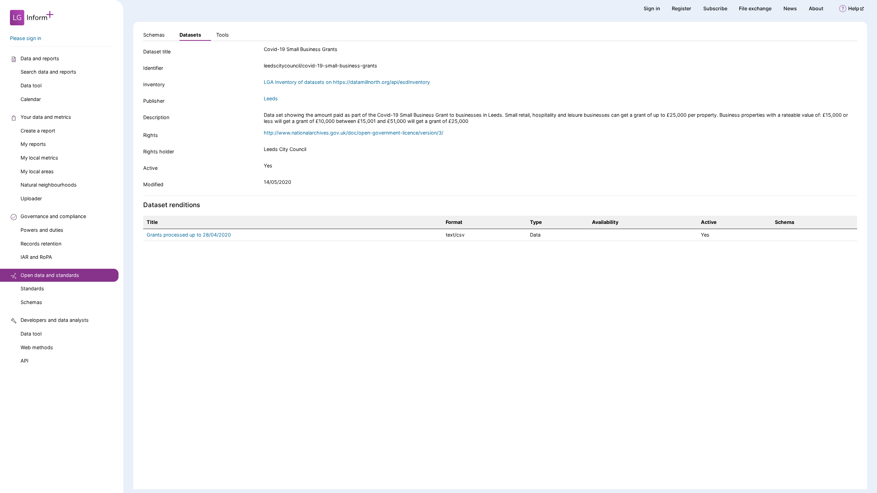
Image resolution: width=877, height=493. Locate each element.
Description (156, 117)
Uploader (31, 198)
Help (856, 8)
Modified (153, 184)
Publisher (153, 101)
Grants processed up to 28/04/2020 (189, 235)
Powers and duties (42, 230)
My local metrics (39, 158)
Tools (222, 35)
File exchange (755, 8)
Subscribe (715, 8)
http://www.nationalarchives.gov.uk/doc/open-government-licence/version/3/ (353, 133)
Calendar (31, 99)
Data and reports (40, 58)
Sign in (652, 8)
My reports (33, 144)
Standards (32, 288)
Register (681, 8)
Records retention (41, 243)
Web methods (37, 347)
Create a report (38, 131)
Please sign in (25, 38)
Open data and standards (50, 275)
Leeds (271, 98)
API (24, 361)
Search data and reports (48, 72)
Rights (150, 135)
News (790, 8)
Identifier (153, 68)
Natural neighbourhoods (49, 185)
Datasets (190, 35)
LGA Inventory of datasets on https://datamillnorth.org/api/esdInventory (347, 82)
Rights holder (158, 151)
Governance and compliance (53, 216)
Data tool (31, 85)
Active (150, 168)
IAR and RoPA (36, 257)
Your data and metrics (46, 117)
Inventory (154, 84)
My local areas (37, 171)
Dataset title (157, 51)
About (816, 8)
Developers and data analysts (55, 320)
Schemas (31, 302)
